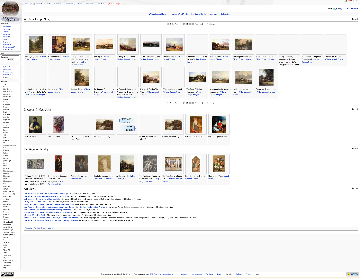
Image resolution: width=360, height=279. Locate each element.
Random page (8, 49)
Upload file (6, 67)
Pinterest (249, 274)
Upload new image (114, 4)
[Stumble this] (334, 8)
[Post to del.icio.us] (336, 8)
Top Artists (39, 4)
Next (196, 24)
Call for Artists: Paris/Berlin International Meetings (46, 193)
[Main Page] (11, 11)
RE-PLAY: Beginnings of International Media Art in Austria (49, 204)
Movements (58, 4)
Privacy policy (183, 274)
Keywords (89, 4)
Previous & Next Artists (179, 14)
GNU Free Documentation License (162, 274)
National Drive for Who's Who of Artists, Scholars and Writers (51, 218)
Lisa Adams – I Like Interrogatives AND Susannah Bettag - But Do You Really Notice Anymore (65, 207)
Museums (69, 4)
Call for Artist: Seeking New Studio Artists (42, 199)
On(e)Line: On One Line (35, 201)
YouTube (239, 274)
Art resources (197, 274)
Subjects (79, 4)
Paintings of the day (198, 14)
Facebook (209, 274)
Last (201, 24)
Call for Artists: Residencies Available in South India (47, 196)
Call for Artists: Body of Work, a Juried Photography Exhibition (51, 220)
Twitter (219, 274)
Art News (213, 14)
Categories (225, 14)
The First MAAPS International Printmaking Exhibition (48, 210)
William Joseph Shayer (158, 14)
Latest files (7, 69)
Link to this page (351, 8)
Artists (48, 4)
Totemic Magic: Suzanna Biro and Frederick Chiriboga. (48, 212)
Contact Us (100, 4)
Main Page (28, 4)
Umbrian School (191, 179)
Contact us (7, 74)
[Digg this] (339, 8)
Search (3, 53)
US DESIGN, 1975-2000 (35, 215)
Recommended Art (9, 47)
